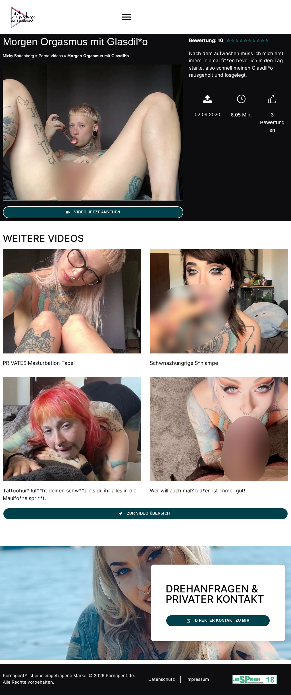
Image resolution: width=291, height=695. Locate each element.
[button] (127, 17)
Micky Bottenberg (18, 55)
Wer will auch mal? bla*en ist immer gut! (197, 491)
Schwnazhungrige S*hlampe (184, 363)
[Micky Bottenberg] (22, 17)
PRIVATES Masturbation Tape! (39, 363)
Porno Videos (51, 55)
